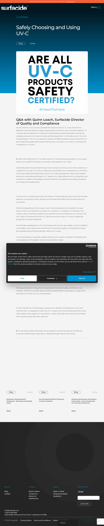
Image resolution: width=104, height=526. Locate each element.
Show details (87, 272)
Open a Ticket (58, 491)
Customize (51, 278)
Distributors (33, 498)
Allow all (82, 278)
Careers (7, 494)
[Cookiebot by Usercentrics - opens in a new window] (87, 246)
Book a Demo (34, 491)
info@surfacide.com (11, 510)
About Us (32, 496)
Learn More (70, 1)
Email (80, 492)
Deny (22, 278)
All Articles (24, 17)
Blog (6, 491)
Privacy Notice (25, 520)
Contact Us (33, 494)
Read (8, 411)
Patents (56, 520)
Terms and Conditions (42, 520)
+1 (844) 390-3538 (10, 512)
